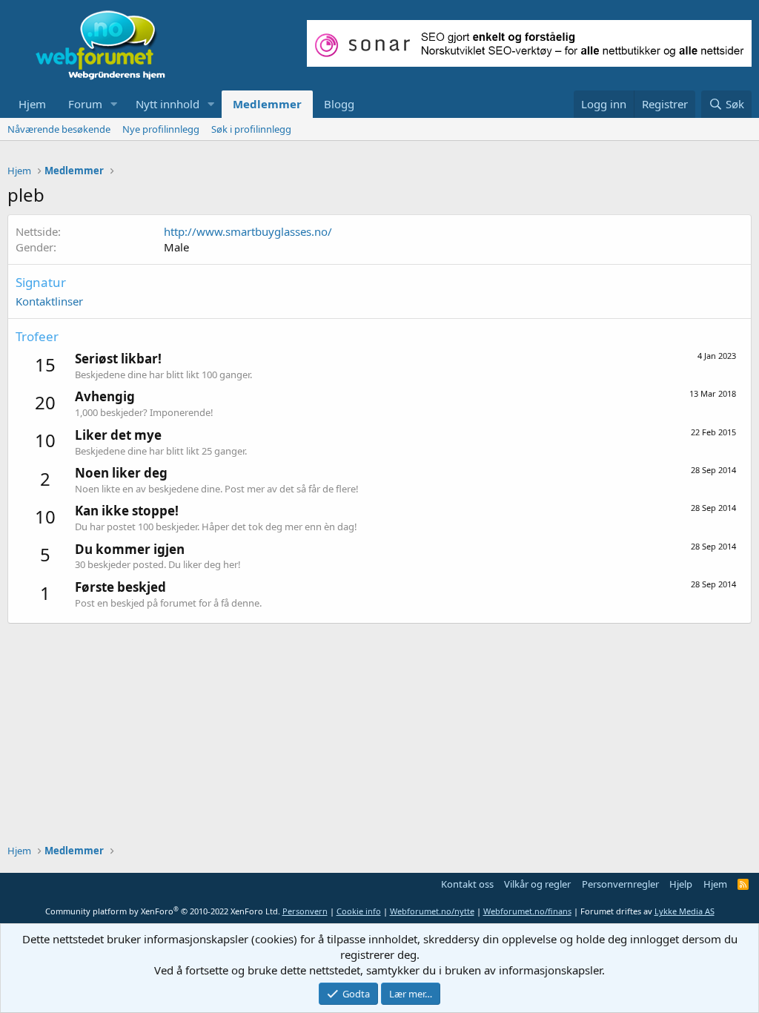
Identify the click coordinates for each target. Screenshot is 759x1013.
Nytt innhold (167, 103)
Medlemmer (267, 103)
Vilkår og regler (537, 884)
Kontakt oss (467, 884)
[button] (114, 104)
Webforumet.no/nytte (432, 911)
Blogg (339, 103)
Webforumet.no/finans (527, 911)
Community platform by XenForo (162, 911)
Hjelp (680, 884)
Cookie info (359, 911)
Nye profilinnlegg (160, 129)
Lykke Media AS (684, 911)
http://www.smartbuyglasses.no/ (248, 231)
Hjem (32, 103)
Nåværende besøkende (58, 129)
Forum (85, 103)
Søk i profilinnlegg (251, 129)
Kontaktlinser (49, 301)
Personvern (305, 911)
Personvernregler (620, 884)
